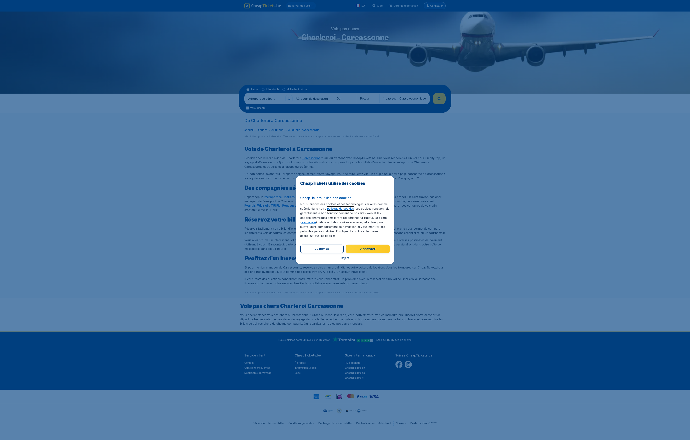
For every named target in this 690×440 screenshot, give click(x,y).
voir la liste (308, 222)
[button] (345, 258)
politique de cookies (340, 208)
